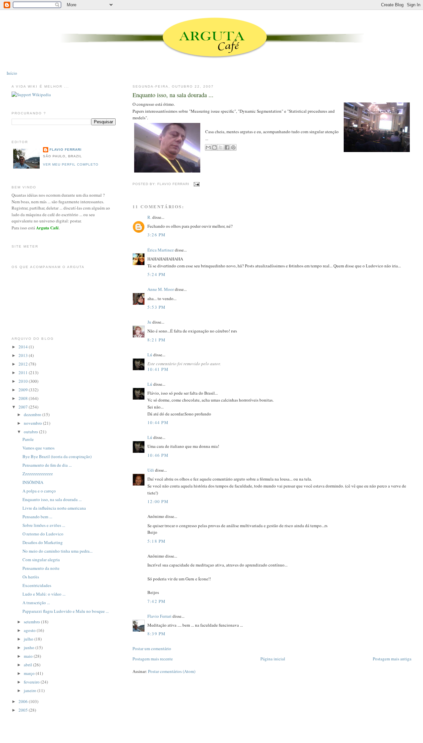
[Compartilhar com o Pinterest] (233, 147)
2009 (24, 390)
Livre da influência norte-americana (54, 508)
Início (12, 73)
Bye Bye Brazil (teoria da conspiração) (57, 456)
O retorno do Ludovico (42, 534)
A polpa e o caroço (39, 491)
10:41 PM (158, 369)
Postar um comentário (152, 648)
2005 (24, 710)
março (30, 673)
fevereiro (32, 682)
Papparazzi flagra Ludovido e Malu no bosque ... (65, 611)
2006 (24, 701)
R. (149, 217)
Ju (149, 322)
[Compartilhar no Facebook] (227, 147)
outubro (31, 432)
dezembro (33, 414)
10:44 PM (158, 422)
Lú (149, 355)
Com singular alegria (41, 560)
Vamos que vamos (38, 448)
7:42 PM (156, 601)
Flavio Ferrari (159, 616)
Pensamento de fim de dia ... (47, 465)
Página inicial (272, 659)
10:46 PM (158, 455)
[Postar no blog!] (214, 147)
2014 (24, 347)
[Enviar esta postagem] (196, 184)
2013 (24, 355)
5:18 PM (156, 541)
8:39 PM (156, 634)
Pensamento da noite (40, 568)
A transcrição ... (36, 603)
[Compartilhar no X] (220, 147)
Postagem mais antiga (392, 659)
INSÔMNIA (32, 482)
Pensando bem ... (37, 517)
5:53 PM (156, 307)
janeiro (30, 690)
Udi (150, 470)
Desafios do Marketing (42, 542)
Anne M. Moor (160, 289)
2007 (24, 407)
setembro (32, 622)
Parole (28, 439)
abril (28, 665)
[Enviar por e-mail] (208, 147)
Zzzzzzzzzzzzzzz (37, 474)
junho (29, 647)
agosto (30, 630)
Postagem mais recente (153, 659)
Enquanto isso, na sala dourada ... (173, 95)
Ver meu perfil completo (70, 164)
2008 (24, 398)
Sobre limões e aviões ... (43, 525)
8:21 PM (156, 340)
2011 (24, 372)
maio (29, 656)
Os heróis (30, 577)
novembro (33, 423)
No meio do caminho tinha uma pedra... (57, 551)
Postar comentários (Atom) (171, 671)
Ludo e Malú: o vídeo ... (43, 594)
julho (29, 639)
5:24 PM (156, 274)
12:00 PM (158, 501)
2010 (24, 381)
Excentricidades (36, 585)
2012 (24, 364)
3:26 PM (156, 235)
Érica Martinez (160, 250)
